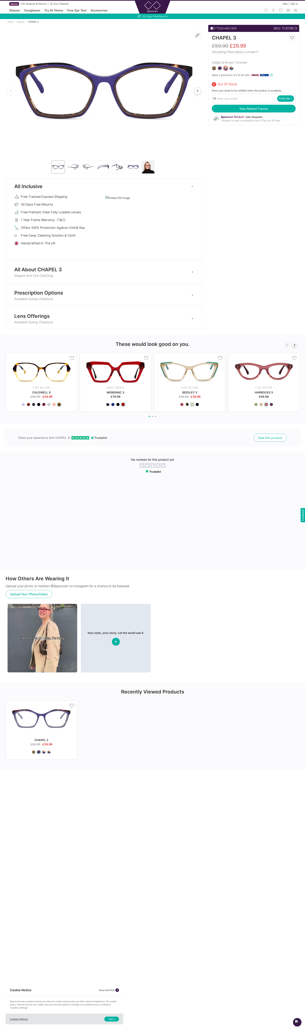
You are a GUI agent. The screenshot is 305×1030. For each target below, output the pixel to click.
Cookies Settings (19, 1019)
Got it (112, 1019)
